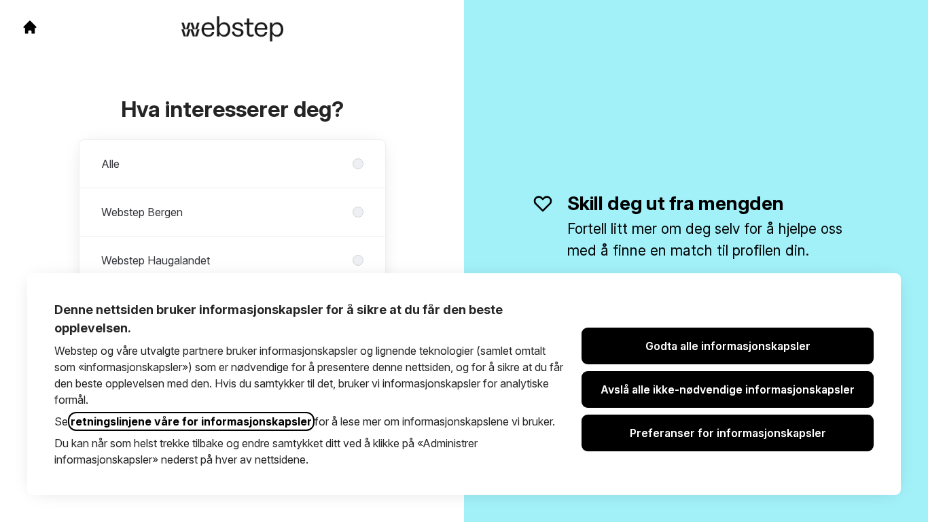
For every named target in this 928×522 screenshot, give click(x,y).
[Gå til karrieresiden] (30, 27)
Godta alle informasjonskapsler (727, 346)
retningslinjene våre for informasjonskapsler (191, 421)
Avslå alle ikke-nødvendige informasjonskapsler (728, 389)
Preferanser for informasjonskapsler (728, 433)
